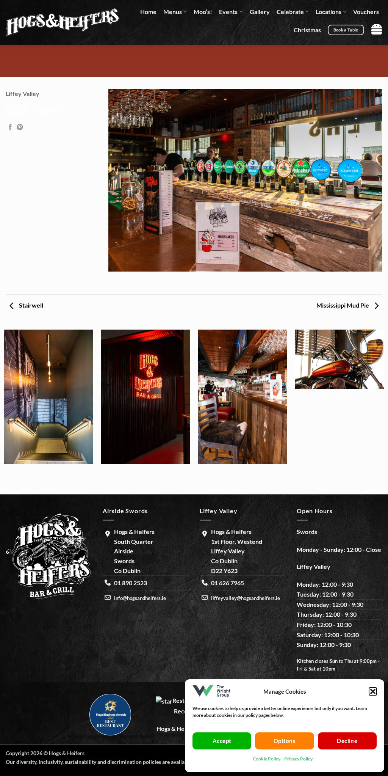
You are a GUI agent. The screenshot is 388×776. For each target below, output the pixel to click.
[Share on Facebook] (10, 127)
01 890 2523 (130, 582)
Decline (347, 740)
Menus (172, 11)
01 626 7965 (227, 582)
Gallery (260, 11)
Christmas (307, 29)
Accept (222, 740)
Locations (328, 11)
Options (285, 740)
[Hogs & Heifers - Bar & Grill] (63, 22)
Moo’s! (203, 11)
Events (228, 11)
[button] (373, 691)
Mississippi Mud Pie (343, 305)
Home (148, 11)
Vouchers (366, 11)
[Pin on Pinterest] (20, 127)
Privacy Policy (298, 759)
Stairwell (30, 305)
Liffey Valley (22, 93)
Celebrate (290, 11)
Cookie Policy (266, 759)
